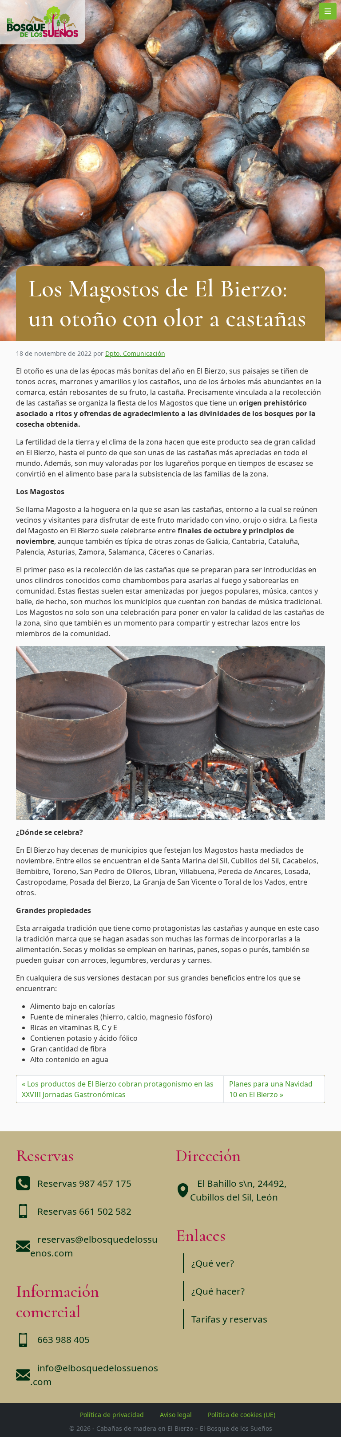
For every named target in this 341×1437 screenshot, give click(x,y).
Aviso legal (176, 1414)
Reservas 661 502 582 (84, 1211)
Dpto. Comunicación (135, 353)
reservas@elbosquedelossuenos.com (94, 1246)
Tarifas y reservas (229, 1319)
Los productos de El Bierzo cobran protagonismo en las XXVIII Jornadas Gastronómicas (118, 1089)
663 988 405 (63, 1339)
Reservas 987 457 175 (84, 1183)
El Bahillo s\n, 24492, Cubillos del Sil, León (238, 1190)
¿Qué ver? (212, 1263)
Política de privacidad (112, 1414)
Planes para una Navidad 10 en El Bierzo (271, 1089)
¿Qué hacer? (218, 1291)
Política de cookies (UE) (241, 1414)
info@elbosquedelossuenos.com (94, 1375)
